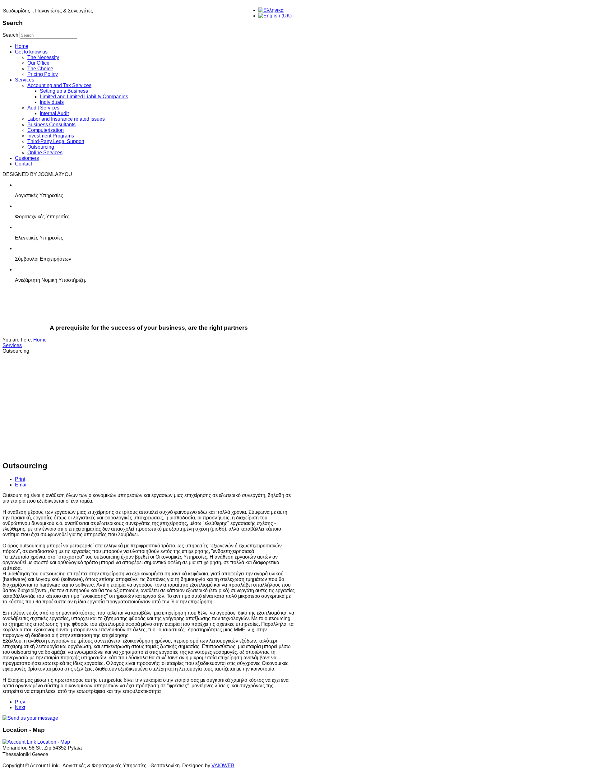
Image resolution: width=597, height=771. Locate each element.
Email (21, 484)
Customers (27, 158)
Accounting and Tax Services (59, 85)
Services (24, 79)
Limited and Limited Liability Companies (84, 96)
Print (20, 479)
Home (21, 46)
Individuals (52, 102)
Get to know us (31, 51)
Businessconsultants (205, 307)
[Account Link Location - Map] (36, 742)
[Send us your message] (30, 718)
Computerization (45, 130)
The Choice (40, 68)
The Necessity (43, 57)
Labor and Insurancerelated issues (145, 308)
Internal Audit (54, 113)
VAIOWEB (222, 765)
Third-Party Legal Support (55, 141)
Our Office (38, 63)
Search (10, 35)
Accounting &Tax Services (26, 307)
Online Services (44, 152)
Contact (23, 163)
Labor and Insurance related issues (66, 119)
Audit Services (43, 107)
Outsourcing (40, 147)
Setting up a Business (64, 91)
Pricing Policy (42, 74)
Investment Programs (50, 135)
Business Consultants (51, 124)
